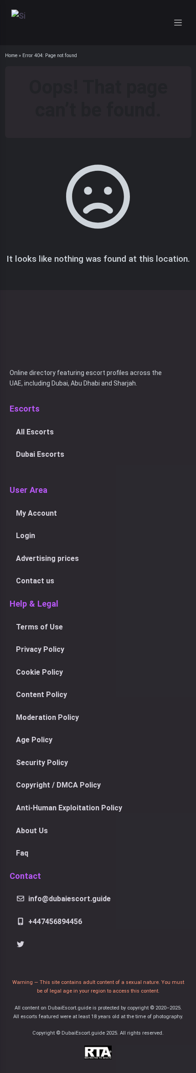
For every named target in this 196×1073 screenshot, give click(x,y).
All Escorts (35, 432)
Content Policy (41, 694)
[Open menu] (178, 22)
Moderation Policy (47, 717)
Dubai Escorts (40, 454)
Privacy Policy (40, 649)
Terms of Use (39, 627)
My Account (36, 513)
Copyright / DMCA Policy (58, 785)
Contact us (35, 580)
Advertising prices (47, 558)
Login (25, 535)
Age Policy (34, 739)
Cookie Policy (39, 672)
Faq (22, 853)
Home (11, 55)
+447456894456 (55, 921)
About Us (32, 830)
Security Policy (42, 762)
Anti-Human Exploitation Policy (69, 807)
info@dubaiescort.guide (69, 898)
